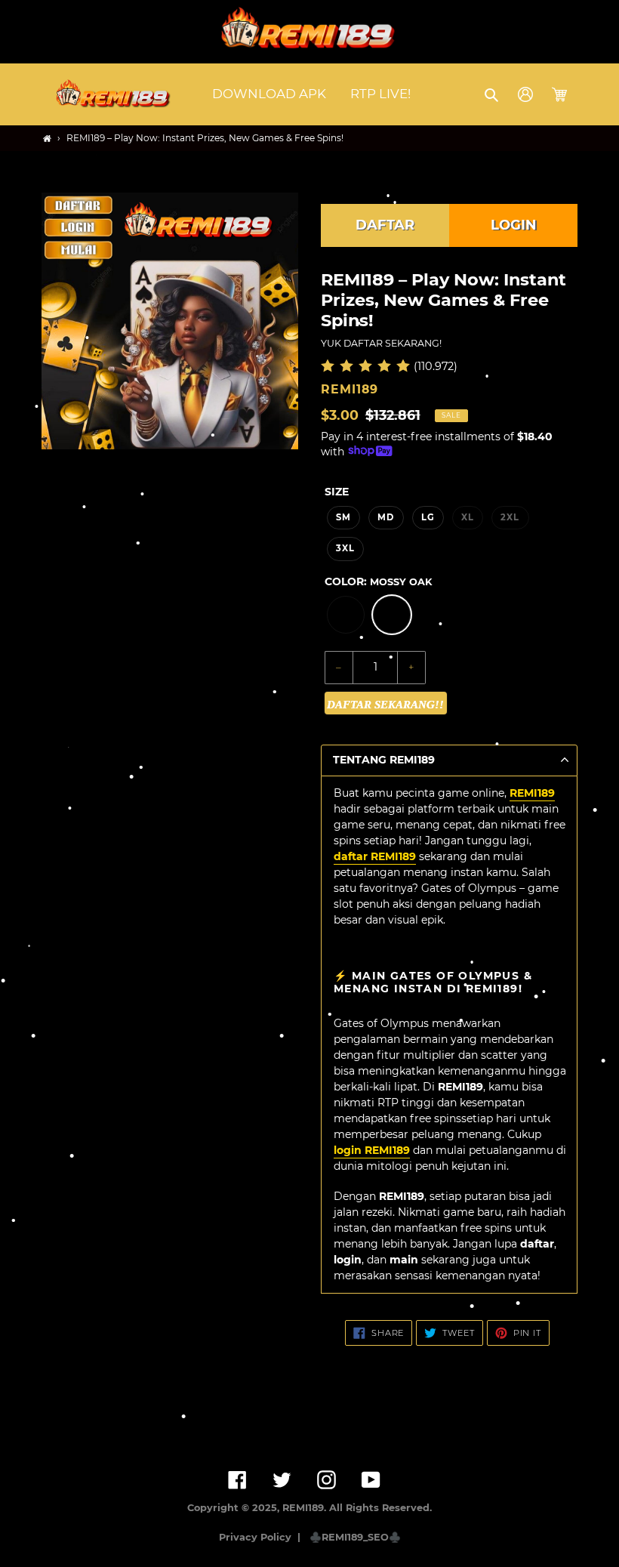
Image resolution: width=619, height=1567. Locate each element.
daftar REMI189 (375, 856)
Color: (378, 581)
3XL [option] (345, 548)
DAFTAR (385, 225)
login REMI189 (372, 1150)
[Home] (47, 138)
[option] (346, 615)
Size (337, 491)
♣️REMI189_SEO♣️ (355, 1537)
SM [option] (343, 517)
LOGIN (514, 225)
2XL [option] (509, 517)
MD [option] (385, 517)
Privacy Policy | (262, 1537)
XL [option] (467, 517)
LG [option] (428, 517)
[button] (493, 94)
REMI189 (532, 793)
